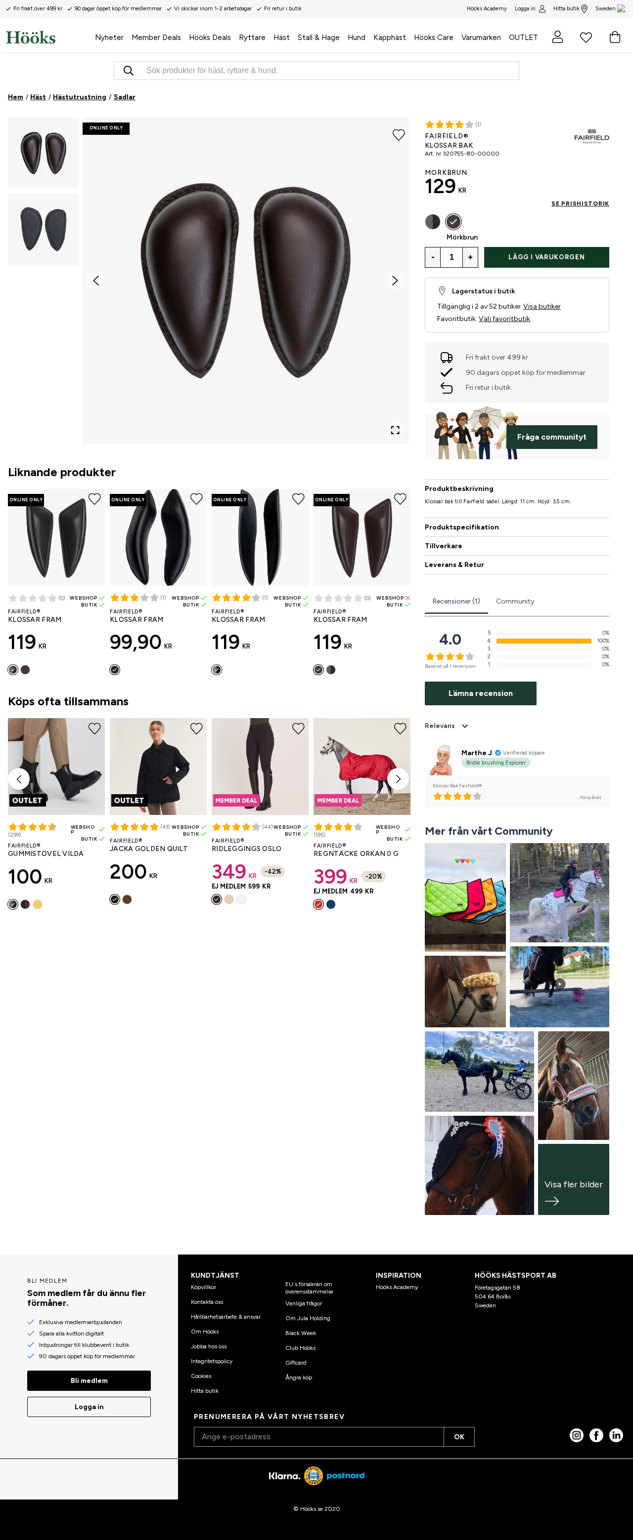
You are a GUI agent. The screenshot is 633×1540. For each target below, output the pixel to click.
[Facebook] (596, 1435)
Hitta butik (566, 8)
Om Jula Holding (307, 1318)
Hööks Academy (397, 1287)
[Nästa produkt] (398, 779)
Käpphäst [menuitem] (389, 37)
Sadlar (125, 97)
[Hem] (48, 37)
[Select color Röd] (318, 904)
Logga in (525, 8)
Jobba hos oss (208, 1346)
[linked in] (616, 1435)
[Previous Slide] (96, 280)
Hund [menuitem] (356, 37)
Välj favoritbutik (504, 319)
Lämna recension (481, 693)
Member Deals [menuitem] (156, 37)
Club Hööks (300, 1347)
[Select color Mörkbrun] (25, 670)
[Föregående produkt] (19, 779)
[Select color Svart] (13, 670)
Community (515, 601)
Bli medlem (89, 1381)
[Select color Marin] (331, 904)
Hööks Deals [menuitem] (210, 37)
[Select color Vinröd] (25, 904)
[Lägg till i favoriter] (399, 134)
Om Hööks (205, 1331)
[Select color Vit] (241, 899)
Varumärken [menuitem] (481, 37)
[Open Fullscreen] (395, 430)
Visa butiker (542, 306)
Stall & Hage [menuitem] (319, 37)
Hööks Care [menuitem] (433, 37)
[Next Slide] (395, 280)
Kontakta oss (207, 1301)
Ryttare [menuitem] (252, 37)
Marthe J (476, 753)
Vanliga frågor (303, 1303)
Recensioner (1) (456, 601)
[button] (43, 153)
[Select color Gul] (38, 904)
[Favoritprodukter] (586, 37)
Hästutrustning (79, 97)
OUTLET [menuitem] (523, 37)
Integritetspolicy (211, 1361)
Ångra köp (298, 1377)
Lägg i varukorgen (546, 257)
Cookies (201, 1376)
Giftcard (296, 1362)
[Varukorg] (614, 37)
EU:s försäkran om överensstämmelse (309, 1288)
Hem (15, 97)
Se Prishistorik (580, 203)
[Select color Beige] (229, 899)
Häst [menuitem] (281, 37)
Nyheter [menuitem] (109, 37)
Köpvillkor (203, 1287)
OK (459, 1437)
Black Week (300, 1333)
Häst (38, 97)
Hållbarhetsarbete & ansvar (226, 1316)
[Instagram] (577, 1435)
